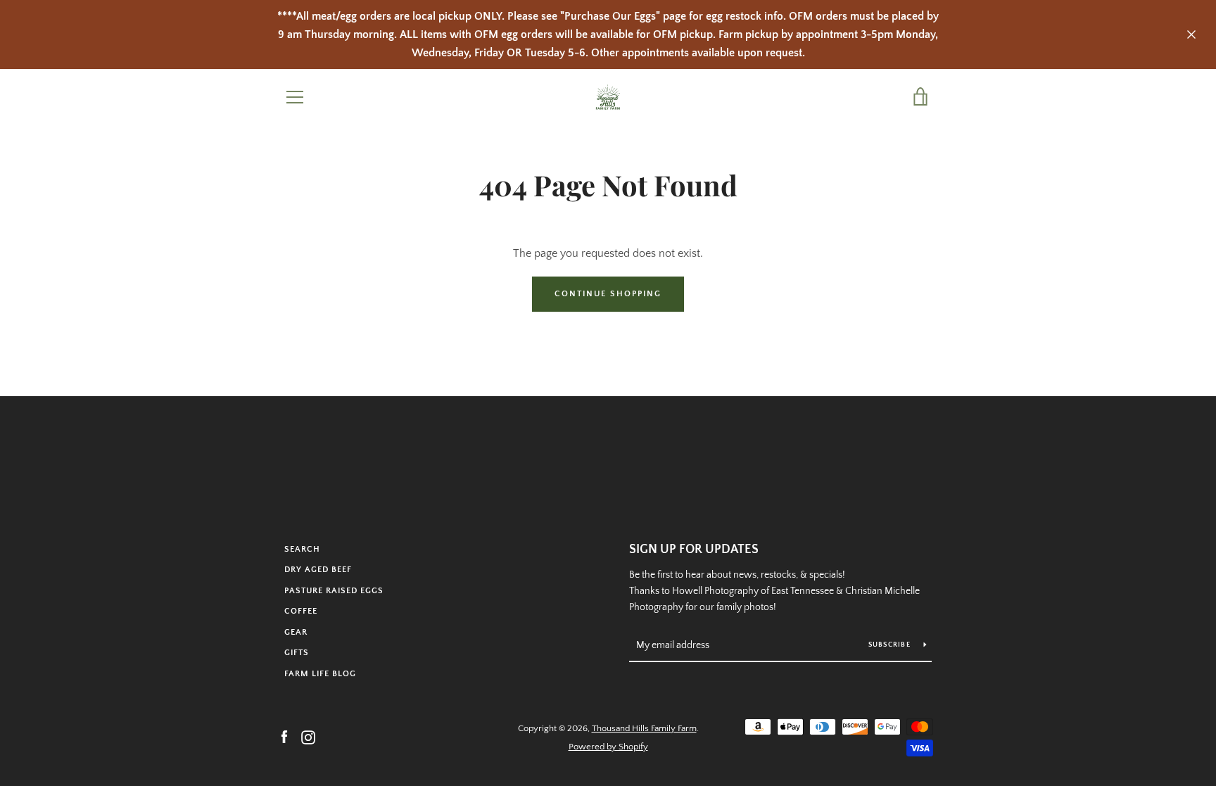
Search (302, 549)
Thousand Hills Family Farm (644, 728)
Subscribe (890, 645)
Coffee (300, 611)
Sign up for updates (694, 550)
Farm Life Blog (320, 673)
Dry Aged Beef (318, 569)
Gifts (296, 652)
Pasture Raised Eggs (334, 590)
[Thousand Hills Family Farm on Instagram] (308, 736)
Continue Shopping (608, 293)
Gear (296, 632)
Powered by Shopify (608, 747)
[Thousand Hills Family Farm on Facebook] (284, 736)
